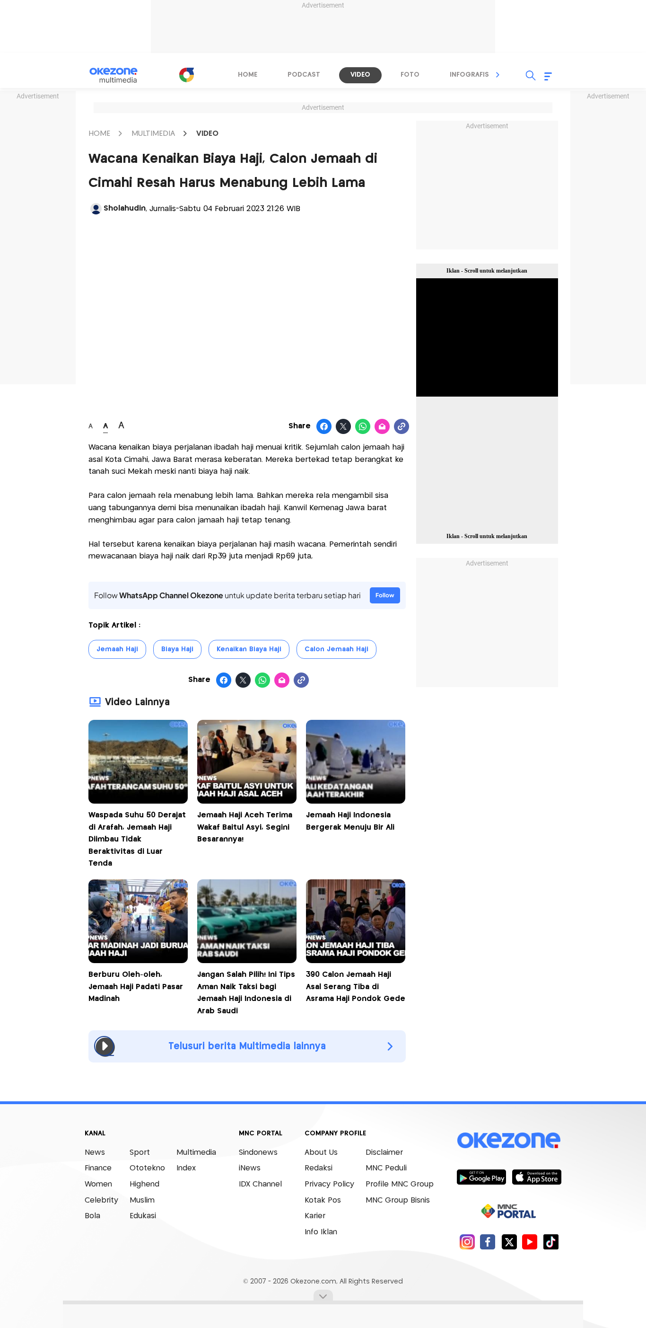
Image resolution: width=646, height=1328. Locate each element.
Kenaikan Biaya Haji (249, 649)
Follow (384, 595)
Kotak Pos (323, 1200)
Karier (315, 1216)
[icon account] (96, 208)
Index (186, 1168)
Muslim (142, 1200)
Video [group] (360, 74)
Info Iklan (321, 1232)
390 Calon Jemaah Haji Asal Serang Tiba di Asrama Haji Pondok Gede (355, 986)
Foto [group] (410, 74)
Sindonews (258, 1152)
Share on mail (382, 426)
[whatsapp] (363, 426)
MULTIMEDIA (153, 133)
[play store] (481, 1176)
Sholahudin (125, 208)
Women (98, 1184)
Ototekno (147, 1168)
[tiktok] (551, 1241)
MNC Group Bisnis (398, 1200)
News (95, 1152)
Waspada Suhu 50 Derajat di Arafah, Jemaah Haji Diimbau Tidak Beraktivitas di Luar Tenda (137, 839)
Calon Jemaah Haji (336, 649)
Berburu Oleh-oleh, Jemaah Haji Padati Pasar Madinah (135, 986)
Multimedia (196, 1152)
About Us (321, 1152)
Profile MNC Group (400, 1184)
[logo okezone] (508, 1140)
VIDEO (207, 133)
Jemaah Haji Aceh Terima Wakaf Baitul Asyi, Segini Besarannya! (244, 827)
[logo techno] (119, 75)
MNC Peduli (386, 1168)
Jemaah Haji (117, 649)
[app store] (536, 1176)
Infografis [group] (469, 74)
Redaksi (318, 1168)
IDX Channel (260, 1184)
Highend (144, 1184)
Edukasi (143, 1216)
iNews (250, 1168)
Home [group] (247, 74)
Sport (140, 1152)
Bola (92, 1216)
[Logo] (186, 74)
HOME (99, 133)
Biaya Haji (177, 649)
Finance (98, 1168)
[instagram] (467, 1241)
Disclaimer (384, 1152)
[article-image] (138, 801)
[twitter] (509, 1241)
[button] (498, 74)
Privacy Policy (329, 1184)
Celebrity (101, 1200)
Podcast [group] (304, 74)
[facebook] (488, 1241)
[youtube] (530, 1241)
